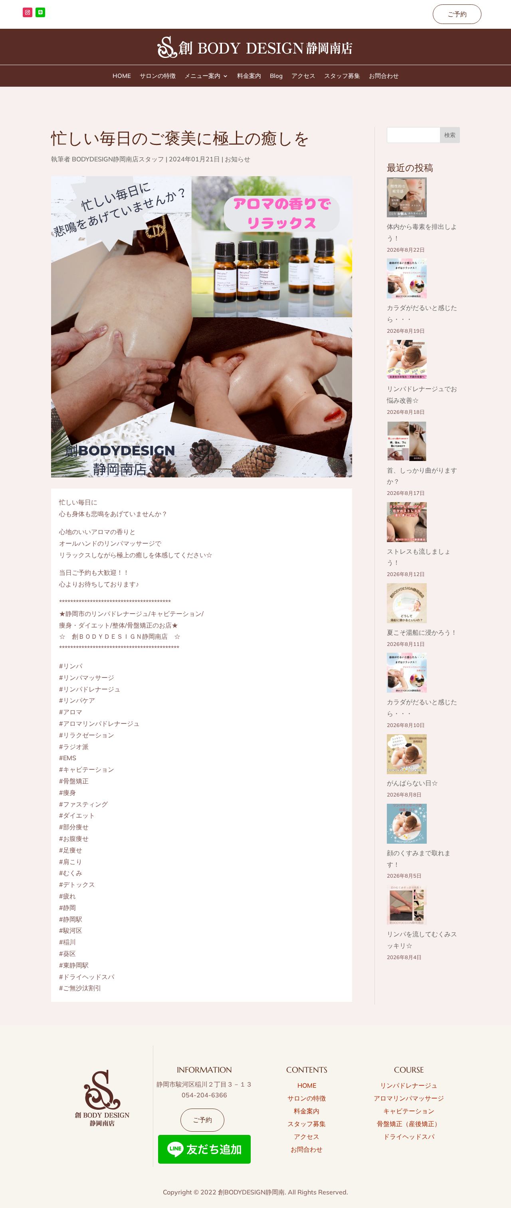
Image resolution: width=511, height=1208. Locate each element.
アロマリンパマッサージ (409, 1098)
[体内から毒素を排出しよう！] (407, 199)
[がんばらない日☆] (407, 756)
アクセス (303, 76)
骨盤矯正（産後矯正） (409, 1124)
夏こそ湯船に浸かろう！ (422, 632)
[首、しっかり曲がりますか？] (407, 443)
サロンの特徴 (158, 76)
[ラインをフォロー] (40, 12)
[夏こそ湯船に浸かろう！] (407, 605)
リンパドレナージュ (409, 1085)
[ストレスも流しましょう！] (407, 524)
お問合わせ (384, 76)
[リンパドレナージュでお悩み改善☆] (407, 361)
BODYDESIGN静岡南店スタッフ (118, 159)
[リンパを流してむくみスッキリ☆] (407, 906)
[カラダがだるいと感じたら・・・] (407, 280)
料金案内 (249, 76)
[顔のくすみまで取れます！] (407, 825)
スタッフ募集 (342, 76)
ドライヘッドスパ (408, 1136)
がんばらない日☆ (412, 783)
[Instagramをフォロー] (27, 12)
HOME (122, 76)
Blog (276, 76)
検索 (450, 135)
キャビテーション (408, 1111)
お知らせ (237, 159)
